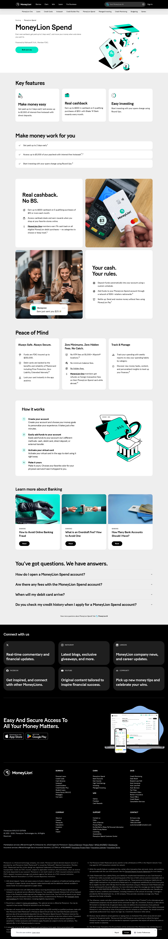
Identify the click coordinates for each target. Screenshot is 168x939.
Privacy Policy (97, 825)
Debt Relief (134, 779)
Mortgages (59, 795)
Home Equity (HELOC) (63, 792)
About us (59, 818)
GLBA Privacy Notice (100, 829)
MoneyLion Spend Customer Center (105, 836)
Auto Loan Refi (135, 786)
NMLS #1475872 (101, 845)
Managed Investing (99, 788)
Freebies (96, 801)
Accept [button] (126, 933)
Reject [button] (117, 933)
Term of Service (98, 823)
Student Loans (60, 790)
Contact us (96, 818)
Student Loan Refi (136, 781)
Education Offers (135, 792)
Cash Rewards (97, 803)
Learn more (36, 933)
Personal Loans (61, 776)
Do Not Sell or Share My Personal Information (108, 827)
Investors (59, 827)
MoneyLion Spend (99, 776)
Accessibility (97, 834)
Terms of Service (75, 845)
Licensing (96, 832)
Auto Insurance (135, 783)
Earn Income (97, 781)
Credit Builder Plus (62, 788)
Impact (58, 832)
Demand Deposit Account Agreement (138, 871)
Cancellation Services (137, 802)
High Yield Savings (99, 783)
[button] (142, 932)
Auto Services (135, 788)
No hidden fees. (77, 368)
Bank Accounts (98, 779)
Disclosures (112, 845)
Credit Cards (60, 779)
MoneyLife (59, 823)
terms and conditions (30, 903)
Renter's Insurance (136, 795)
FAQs (94, 820)
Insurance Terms (113, 847)
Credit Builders (61, 786)
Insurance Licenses (98, 847)
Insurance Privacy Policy (81, 847)
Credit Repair (134, 799)
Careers (58, 820)
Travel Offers (134, 797)
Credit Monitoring (136, 776)
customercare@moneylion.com (140, 825)
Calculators (59, 825)
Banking (18, 20)
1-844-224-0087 (135, 823)
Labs (57, 829)
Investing (96, 786)
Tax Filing (133, 790)
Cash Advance (60, 781)
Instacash (59, 783)
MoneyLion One (35, 226)
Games (95, 799)
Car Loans (59, 797)
